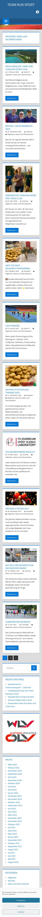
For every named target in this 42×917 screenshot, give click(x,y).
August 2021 (13, 849)
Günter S (27, 72)
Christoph (25, 625)
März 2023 (12, 815)
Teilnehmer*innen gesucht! (20, 451)
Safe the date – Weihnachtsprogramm (17, 267)
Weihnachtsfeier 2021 (17, 508)
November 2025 (15, 771)
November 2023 (15, 799)
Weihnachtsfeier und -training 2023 (17, 391)
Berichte (18, 398)
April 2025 (12, 777)
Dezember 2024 (15, 780)
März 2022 (12, 834)
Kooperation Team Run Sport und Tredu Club (20, 197)
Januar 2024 (13, 793)
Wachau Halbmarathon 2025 (20, 700)
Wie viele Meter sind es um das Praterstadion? (19, 567)
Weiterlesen (11, 98)
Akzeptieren (21, 900)
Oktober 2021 (14, 843)
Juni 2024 (12, 786)
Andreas (29, 132)
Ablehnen (21, 906)
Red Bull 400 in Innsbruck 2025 (19, 127)
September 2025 (15, 774)
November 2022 (15, 821)
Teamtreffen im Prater (17, 621)
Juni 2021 (12, 856)
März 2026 (12, 764)
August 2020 (13, 862)
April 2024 (12, 789)
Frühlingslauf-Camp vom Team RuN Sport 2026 (19, 68)
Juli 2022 (11, 827)
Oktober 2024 (14, 783)
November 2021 (15, 840)
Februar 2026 (13, 767)
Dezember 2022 (15, 818)
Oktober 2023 (14, 802)
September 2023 (15, 805)
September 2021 (15, 846)
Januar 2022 (13, 837)
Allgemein (9, 75)
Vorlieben (21, 912)
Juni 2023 (12, 808)
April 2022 (12, 830)
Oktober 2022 (14, 824)
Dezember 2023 (15, 796)
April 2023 (12, 812)
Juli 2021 (11, 852)
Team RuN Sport (21, 4)
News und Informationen (22, 75)
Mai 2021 (12, 859)
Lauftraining (12, 325)
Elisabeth (27, 271)
